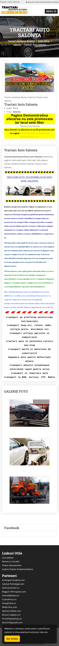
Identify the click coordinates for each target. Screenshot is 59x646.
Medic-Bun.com (9, 607)
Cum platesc (8, 557)
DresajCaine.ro (9, 603)
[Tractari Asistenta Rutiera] (18, 10)
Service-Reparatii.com (12, 622)
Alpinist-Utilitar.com (11, 611)
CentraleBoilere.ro (10, 595)
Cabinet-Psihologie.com (13, 584)
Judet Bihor (44, 41)
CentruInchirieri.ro (10, 588)
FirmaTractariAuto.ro (12, 618)
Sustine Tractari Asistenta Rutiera (17, 569)
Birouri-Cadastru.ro (11, 615)
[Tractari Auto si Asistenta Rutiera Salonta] (29, 77)
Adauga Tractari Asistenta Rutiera (43, 2)
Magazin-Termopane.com (14, 591)
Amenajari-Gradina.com (13, 580)
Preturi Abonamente (11, 565)
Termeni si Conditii (10, 561)
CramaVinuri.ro (9, 599)
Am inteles (12, 638)
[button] (51, 11)
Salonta (17, 44)
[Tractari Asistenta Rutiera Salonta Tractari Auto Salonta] (29, 414)
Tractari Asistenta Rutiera (21, 41)
